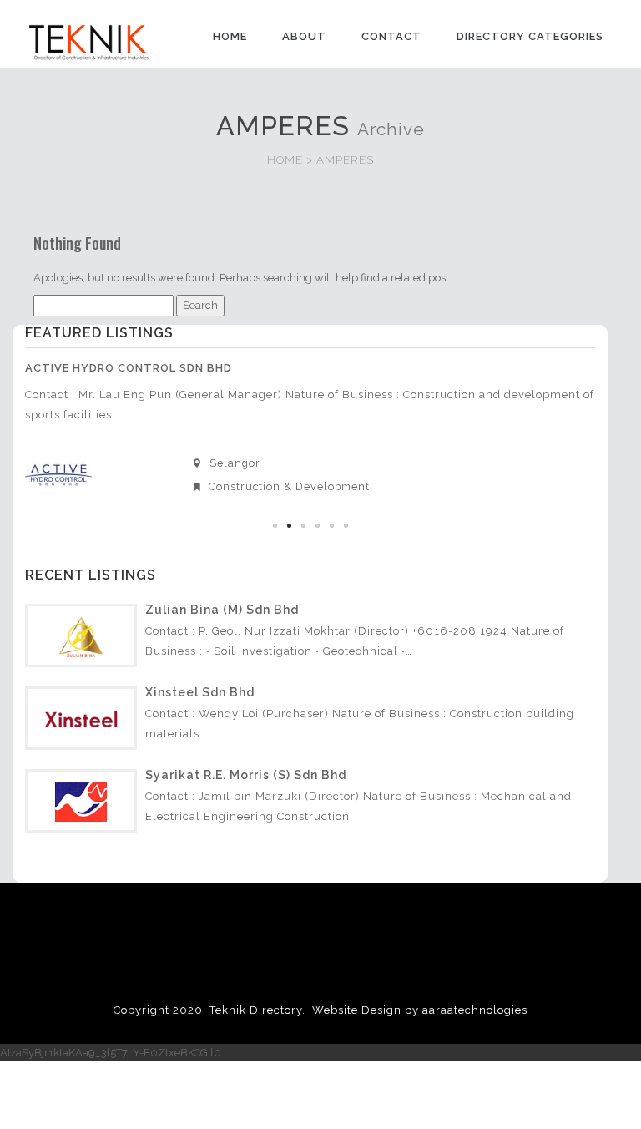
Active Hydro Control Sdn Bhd (128, 368)
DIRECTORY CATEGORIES (530, 36)
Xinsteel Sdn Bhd (200, 692)
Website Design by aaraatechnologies (419, 1010)
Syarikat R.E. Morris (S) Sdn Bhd (245, 775)
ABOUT (304, 36)
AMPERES (345, 159)
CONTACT (391, 36)
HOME (230, 36)
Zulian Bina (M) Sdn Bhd (222, 609)
